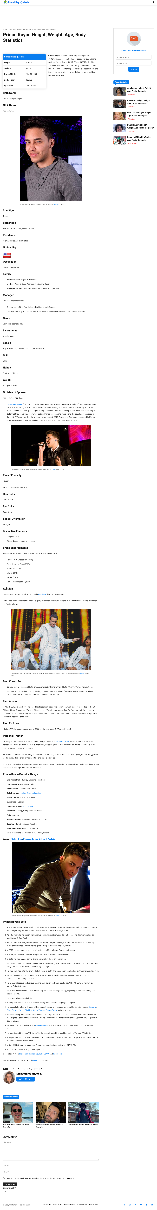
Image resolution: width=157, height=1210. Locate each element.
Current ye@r (9, 1188)
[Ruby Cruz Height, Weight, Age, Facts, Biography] (119, 104)
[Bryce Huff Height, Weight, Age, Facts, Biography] (119, 140)
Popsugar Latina (30, 839)
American (13, 1069)
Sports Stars (132, 143)
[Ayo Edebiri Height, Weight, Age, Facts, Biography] (119, 91)
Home (5, 29)
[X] (135, 1205)
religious (42, 594)
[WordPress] (152, 1205)
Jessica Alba (27, 806)
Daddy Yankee (39, 1010)
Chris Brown (12, 1010)
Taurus (43, 1069)
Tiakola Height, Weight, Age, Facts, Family (83, 1124)
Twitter (32, 1054)
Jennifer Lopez (62, 741)
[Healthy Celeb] (16, 2)
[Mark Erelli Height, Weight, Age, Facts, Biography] (18, 1112)
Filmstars (131, 94)
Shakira (28, 1010)
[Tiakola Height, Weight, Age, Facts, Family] (83, 1112)
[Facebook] (124, 1205)
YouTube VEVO (42, 1054)
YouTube (51, 839)
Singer (18, 29)
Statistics (12, 29)
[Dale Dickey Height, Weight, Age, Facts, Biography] (119, 116)
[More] (86, 47)
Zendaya (92, 1007)
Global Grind (16, 839)
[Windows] (146, 1205)
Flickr (56, 204)
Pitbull (21, 1010)
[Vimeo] (141, 1205)
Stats (37, 1069)
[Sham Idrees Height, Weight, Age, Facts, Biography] (51, 1112)
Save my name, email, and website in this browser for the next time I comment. (40, 1178)
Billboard (43, 839)
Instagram (23, 1054)
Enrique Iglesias (34, 793)
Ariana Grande (41, 1025)
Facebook (57, 1054)
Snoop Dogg (51, 1010)
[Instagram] (130, 1205)
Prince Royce (22, 1069)
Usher (23, 793)
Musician (6, 1122)
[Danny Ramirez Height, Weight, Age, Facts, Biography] (119, 128)
